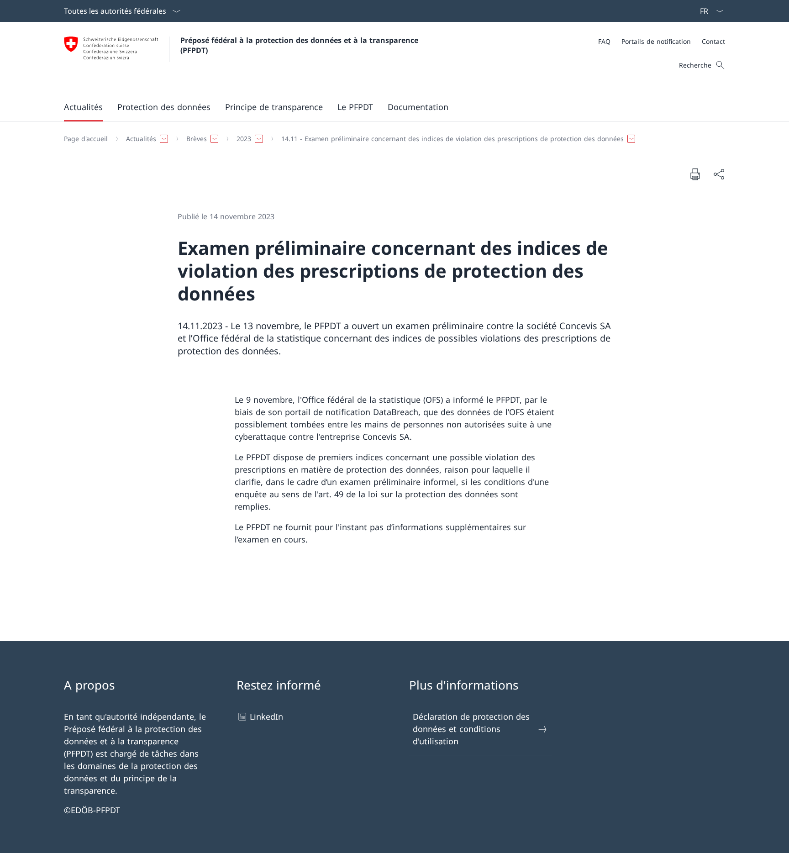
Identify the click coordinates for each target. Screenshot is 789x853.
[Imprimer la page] (695, 174)
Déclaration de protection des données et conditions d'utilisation (471, 729)
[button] (83, 106)
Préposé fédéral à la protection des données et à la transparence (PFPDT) (301, 45)
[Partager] (719, 174)
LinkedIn (266, 716)
